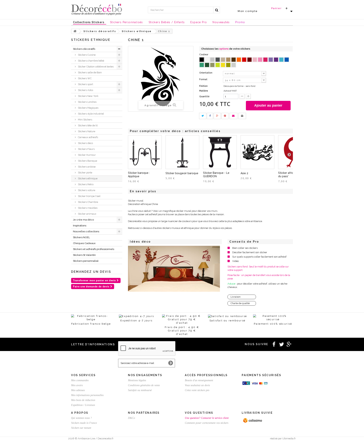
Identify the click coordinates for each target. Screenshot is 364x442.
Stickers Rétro (85, 184)
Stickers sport (85, 84)
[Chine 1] (174, 269)
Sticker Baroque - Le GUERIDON (216, 174)
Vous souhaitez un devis (197, 385)
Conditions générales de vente (144, 385)
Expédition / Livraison (83, 405)
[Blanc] (207, 60)
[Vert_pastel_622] (218, 65)
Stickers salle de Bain (89, 72)
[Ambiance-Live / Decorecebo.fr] (96, 9)
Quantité (204, 96)
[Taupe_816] (223, 60)
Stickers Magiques (87, 107)
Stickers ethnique (87, 178)
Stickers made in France (84, 422)
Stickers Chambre (87, 202)
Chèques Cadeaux (84, 243)
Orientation (206, 72)
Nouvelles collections (86, 231)
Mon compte (248, 11)
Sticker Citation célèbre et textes (95, 66)
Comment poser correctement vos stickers (206, 422)
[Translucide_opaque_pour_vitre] (233, 65)
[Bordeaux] (249, 60)
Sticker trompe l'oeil (88, 196)
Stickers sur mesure (81, 427)
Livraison (236, 296)
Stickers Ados (85, 90)
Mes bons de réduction (83, 400)
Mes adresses (78, 390)
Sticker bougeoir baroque (182, 173)
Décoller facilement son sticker (249, 252)
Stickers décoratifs (84, 48)
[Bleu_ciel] (281, 60)
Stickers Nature (86, 131)
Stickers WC (84, 78)
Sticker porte (84, 172)
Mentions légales (137, 380)
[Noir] (202, 60)
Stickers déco (85, 143)
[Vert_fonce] (207, 65)
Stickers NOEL (81, 237)
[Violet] (276, 60)
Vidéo (235, 261)
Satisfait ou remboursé (140, 390)
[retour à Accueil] (75, 31)
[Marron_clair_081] (228, 60)
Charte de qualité (240, 303)
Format (203, 79)
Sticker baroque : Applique (139, 174)
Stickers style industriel (90, 113)
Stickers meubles (87, 207)
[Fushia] (265, 60)
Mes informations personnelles (87, 395)
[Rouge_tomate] (244, 60)
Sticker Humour (86, 154)
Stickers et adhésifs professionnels (93, 249)
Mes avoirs (77, 385)
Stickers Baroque (87, 160)
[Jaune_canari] (223, 65)
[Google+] (217, 116)
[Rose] (260, 60)
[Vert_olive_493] (212, 65)
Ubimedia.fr (289, 438)
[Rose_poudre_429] (255, 60)
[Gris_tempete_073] (218, 60)
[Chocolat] (233, 60)
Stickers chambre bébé (90, 60)
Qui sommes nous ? (81, 418)
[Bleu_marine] (287, 60)
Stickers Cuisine (86, 54)
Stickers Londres (86, 101)
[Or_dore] (228, 65)
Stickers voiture (86, 190)
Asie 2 (244, 173)
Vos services (83, 375)
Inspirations (79, 225)
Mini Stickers (84, 119)
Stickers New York (87, 96)
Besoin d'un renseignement (199, 380)
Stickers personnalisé (86, 260)
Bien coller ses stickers (245, 248)
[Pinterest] (224, 116)
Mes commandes (80, 380)
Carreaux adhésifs (87, 137)
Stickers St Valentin (84, 255)
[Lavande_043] (271, 60)
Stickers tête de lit (87, 125)
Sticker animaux (86, 213)
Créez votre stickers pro (197, 390)
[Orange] (239, 60)
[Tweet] (202, 116)
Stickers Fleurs (86, 149)
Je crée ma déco (83, 219)
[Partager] (210, 116)
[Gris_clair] (212, 60)
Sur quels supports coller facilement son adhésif (259, 256)
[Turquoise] (202, 65)
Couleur (204, 54)
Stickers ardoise (86, 166)
